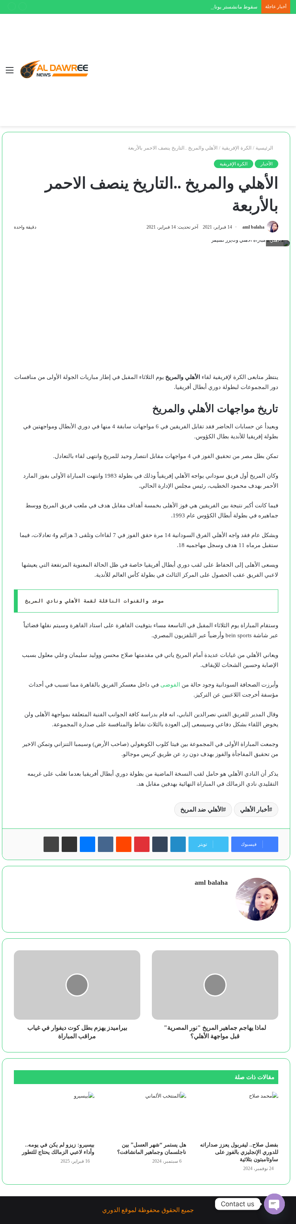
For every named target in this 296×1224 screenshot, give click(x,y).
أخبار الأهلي (254, 809)
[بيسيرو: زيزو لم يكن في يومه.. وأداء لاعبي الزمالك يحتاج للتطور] (54, 1114)
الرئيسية (265, 148)
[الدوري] (55, 70)
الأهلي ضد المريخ (201, 809)
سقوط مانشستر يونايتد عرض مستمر (218, 7)
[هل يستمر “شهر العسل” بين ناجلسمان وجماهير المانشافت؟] (146, 1114)
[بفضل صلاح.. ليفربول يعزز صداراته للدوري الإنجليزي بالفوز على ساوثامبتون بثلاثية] (238, 1114)
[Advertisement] (184, 72)
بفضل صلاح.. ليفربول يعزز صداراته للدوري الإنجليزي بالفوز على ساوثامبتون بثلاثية (239, 1152)
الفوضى (169, 685)
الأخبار (266, 164)
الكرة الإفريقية (237, 148)
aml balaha (253, 227)
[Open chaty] (274, 1204)
